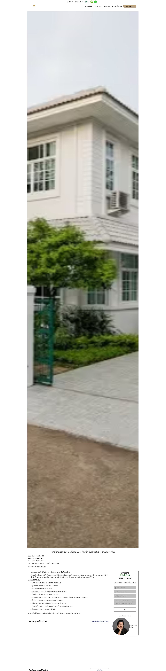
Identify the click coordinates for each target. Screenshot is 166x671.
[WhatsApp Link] (95, 2)
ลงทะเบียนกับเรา (130, 6)
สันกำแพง (37, 566)
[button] (70, 1)
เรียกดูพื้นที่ (88, 6)
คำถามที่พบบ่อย (117, 6)
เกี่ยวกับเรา (98, 6)
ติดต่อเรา (107, 6)
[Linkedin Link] (91, 2)
